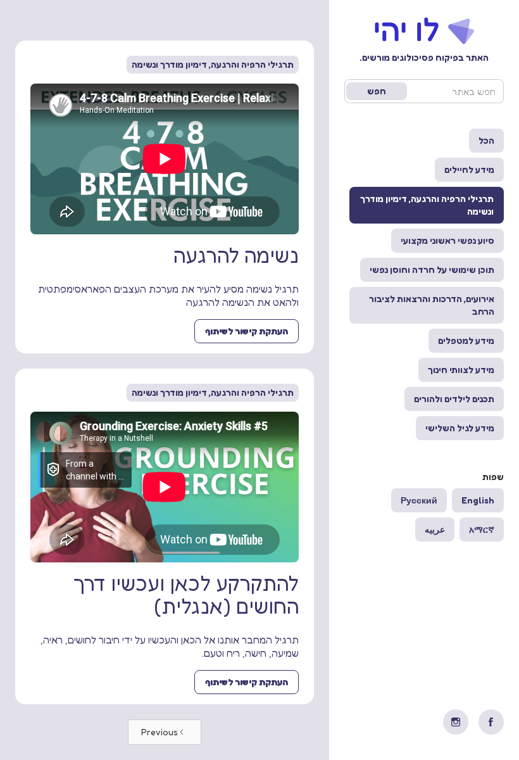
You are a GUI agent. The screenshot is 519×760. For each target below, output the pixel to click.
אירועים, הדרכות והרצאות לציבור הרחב (431, 305)
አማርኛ (481, 529)
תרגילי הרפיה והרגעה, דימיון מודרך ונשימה (427, 205)
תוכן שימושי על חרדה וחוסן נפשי (432, 269)
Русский (419, 500)
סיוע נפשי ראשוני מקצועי (447, 240)
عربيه (435, 529)
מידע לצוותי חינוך (461, 369)
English (477, 500)
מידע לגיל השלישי (459, 427)
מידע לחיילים (469, 169)
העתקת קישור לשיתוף (246, 331)
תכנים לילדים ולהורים (454, 398)
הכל (486, 140)
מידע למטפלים (466, 340)
